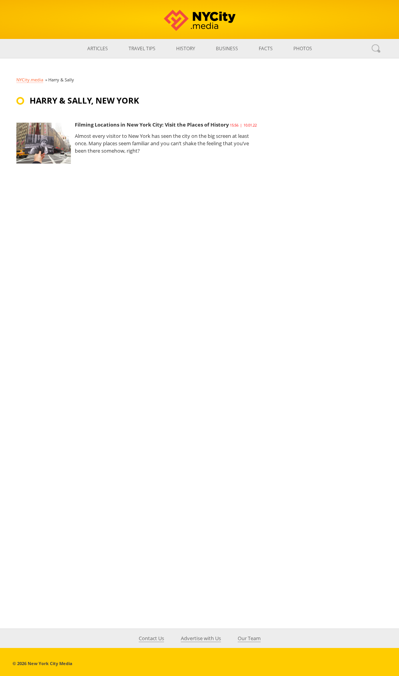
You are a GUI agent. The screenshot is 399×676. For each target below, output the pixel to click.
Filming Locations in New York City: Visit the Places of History (152, 124)
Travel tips (142, 48)
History (185, 48)
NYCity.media (29, 80)
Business (227, 48)
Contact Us (151, 638)
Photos (302, 48)
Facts (266, 48)
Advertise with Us (201, 638)
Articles (97, 48)
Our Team (249, 638)
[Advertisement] (324, 231)
